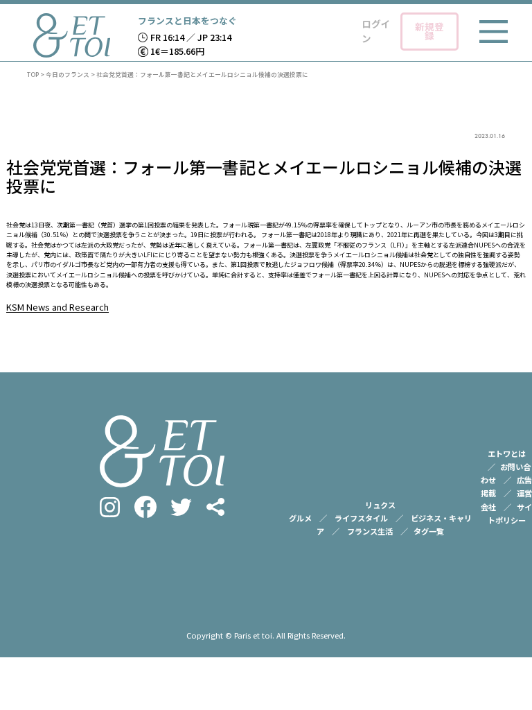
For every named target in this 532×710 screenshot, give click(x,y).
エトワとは (507, 453)
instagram (110, 507)
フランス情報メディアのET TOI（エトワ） (72, 35)
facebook (145, 507)
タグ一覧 (429, 531)
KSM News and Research (57, 306)
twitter (181, 507)
